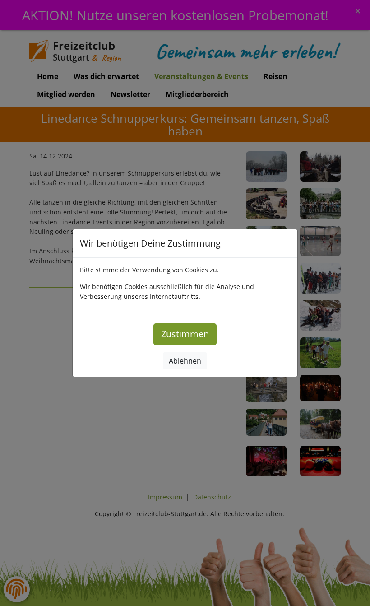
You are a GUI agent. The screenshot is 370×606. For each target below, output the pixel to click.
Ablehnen (185, 361)
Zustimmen (185, 334)
